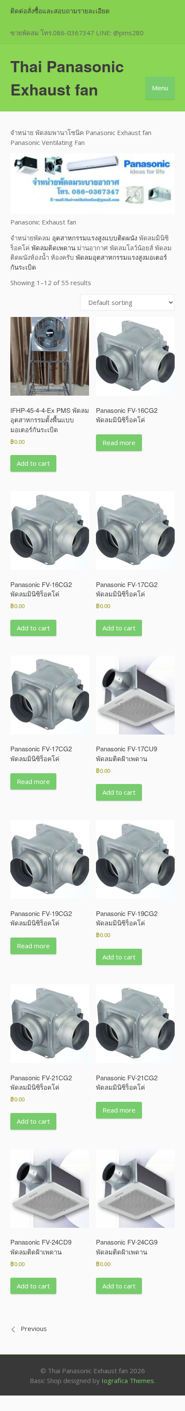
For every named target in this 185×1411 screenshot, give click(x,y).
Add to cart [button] (33, 463)
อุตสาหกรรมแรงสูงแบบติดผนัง (94, 238)
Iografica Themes (128, 1380)
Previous (34, 1328)
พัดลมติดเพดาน (53, 247)
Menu (160, 87)
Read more (119, 442)
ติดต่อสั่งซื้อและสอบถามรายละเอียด (60, 10)
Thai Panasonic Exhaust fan (67, 77)
